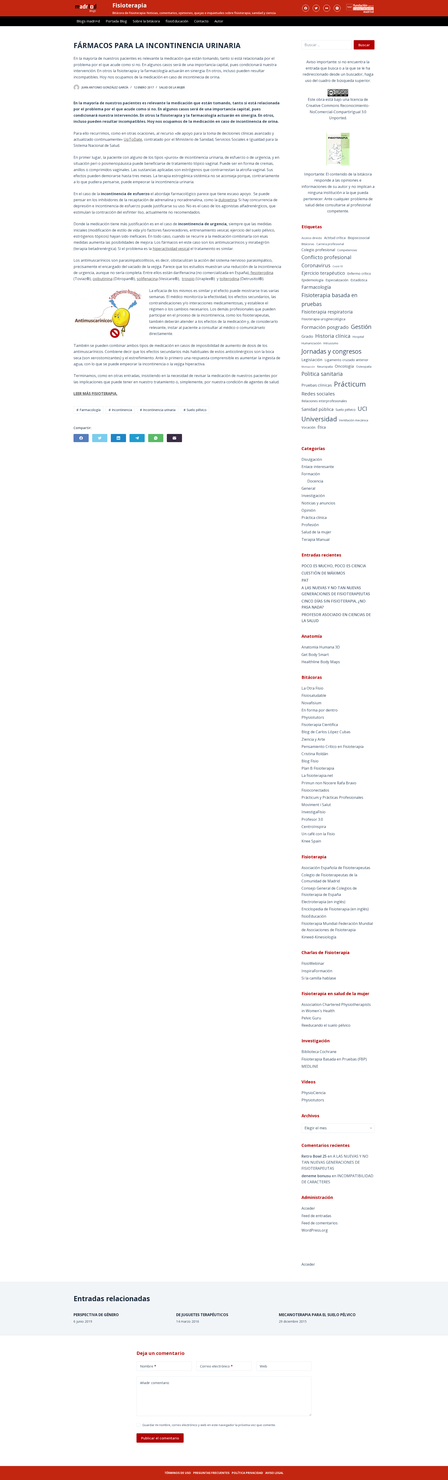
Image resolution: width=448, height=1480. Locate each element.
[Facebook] (305, 8)
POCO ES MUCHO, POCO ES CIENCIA (333, 565)
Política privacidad (247, 1473)
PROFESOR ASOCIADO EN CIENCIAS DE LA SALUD (336, 617)
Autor (218, 21)
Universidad (319, 418)
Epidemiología (312, 280)
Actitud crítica (335, 238)
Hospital (358, 337)
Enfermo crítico (359, 273)
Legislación (311, 359)
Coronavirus (315, 265)
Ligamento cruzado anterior (346, 360)
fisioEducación (177, 21)
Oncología (344, 366)
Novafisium (311, 702)
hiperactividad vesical (171, 248)
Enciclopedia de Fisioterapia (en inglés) (335, 909)
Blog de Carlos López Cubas (325, 731)
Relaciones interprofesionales (324, 401)
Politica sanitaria (322, 373)
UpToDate (133, 139)
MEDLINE (309, 1066)
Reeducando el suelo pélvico (325, 1025)
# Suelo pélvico (194, 410)
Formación (310, 473)
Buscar (364, 44)
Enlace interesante (317, 466)
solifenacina (147, 278)
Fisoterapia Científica (319, 724)
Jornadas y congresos (331, 351)
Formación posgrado (325, 327)
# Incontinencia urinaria (157, 410)
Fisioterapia (129, 5)
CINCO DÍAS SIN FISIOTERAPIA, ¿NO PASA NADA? (333, 604)
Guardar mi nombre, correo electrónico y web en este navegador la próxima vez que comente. (209, 1425)
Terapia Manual (315, 539)
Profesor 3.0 (312, 819)
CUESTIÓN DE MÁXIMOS (323, 573)
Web (263, 1366)
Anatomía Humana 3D (320, 647)
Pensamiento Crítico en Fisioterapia (332, 746)
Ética (322, 427)
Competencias (347, 250)
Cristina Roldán (314, 753)
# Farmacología (88, 410)
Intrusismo (330, 343)
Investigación (313, 495)
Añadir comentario (154, 1382)
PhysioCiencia (313, 1092)
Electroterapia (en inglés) (323, 901)
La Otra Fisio (312, 688)
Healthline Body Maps (320, 661)
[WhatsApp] (155, 438)
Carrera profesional (330, 244)
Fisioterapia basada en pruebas (329, 299)
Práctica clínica (314, 517)
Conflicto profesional (326, 257)
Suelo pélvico (346, 409)
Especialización (337, 280)
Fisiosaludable (313, 695)
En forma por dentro (319, 710)
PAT (305, 580)
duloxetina (227, 199)
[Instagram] (337, 8)
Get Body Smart (315, 654)
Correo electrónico (216, 1366)
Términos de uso (177, 1473)
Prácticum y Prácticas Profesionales (332, 797)
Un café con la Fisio (318, 833)
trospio (188, 278)
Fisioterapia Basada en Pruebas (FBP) (334, 1059)
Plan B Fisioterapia (317, 768)
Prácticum (350, 384)
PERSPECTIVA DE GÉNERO (96, 1314)
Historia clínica (332, 335)
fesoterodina (261, 272)
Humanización (311, 343)
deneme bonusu (316, 1175)
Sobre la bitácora (146, 21)
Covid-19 (337, 266)
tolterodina (229, 278)
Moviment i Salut (316, 804)
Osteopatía (363, 366)
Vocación (308, 427)
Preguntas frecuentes (211, 1473)
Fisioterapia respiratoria (327, 312)
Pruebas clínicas (316, 385)
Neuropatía (325, 366)
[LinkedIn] (118, 438)
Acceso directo (311, 238)
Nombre (148, 1366)
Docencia (315, 481)
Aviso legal (274, 1473)
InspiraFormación (316, 970)
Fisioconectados (315, 790)
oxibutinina (102, 278)
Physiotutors (312, 717)
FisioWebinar (312, 963)
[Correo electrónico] (174, 438)
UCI (362, 408)
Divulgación (311, 459)
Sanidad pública (317, 409)
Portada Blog (116, 21)
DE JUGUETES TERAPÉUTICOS (202, 1314)
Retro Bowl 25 (314, 1156)
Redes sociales (318, 393)
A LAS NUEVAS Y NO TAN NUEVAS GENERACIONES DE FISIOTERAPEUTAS (335, 590)
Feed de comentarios (319, 1223)
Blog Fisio (309, 761)
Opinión (308, 510)
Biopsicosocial (359, 238)
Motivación (308, 366)
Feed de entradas (316, 1215)
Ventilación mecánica (353, 420)
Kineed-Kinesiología (318, 937)
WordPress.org (314, 1230)
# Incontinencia (120, 410)
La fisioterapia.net (317, 775)
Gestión (361, 327)
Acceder (308, 1208)
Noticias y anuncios (318, 503)
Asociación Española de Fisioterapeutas (335, 867)
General (308, 488)
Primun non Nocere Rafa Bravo (328, 783)
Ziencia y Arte (313, 739)
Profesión (310, 524)
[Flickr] (326, 8)
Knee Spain (311, 841)
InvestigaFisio (313, 811)
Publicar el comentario (160, 1438)
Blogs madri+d (88, 21)
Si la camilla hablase (318, 978)
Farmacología (316, 287)
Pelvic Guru (311, 1018)
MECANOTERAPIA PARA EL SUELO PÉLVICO (317, 1314)
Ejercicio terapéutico (323, 273)
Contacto (201, 21)
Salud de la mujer (172, 87)
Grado (307, 336)
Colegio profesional (318, 249)
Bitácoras (307, 244)
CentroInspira (313, 826)
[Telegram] (137, 438)
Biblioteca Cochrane (318, 1051)
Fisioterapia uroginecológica (323, 319)
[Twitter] (316, 8)
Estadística (358, 280)
